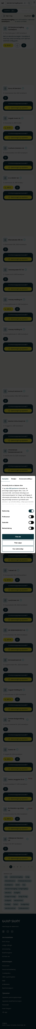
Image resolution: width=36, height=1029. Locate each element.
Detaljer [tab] (13, 479)
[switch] (31, 516)
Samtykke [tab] (5, 479)
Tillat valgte (18, 543)
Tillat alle (18, 536)
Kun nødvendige (18, 549)
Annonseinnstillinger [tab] (26, 479)
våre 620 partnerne (12, 488)
